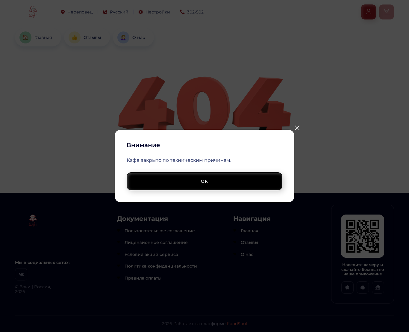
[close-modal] (297, 127)
